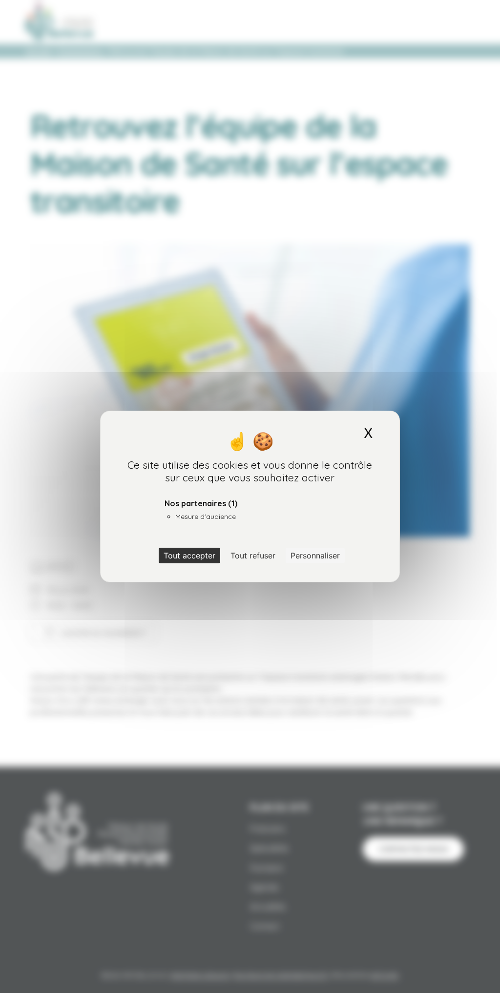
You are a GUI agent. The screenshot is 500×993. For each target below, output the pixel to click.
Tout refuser (252, 555)
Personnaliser (315, 555)
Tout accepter (189, 555)
